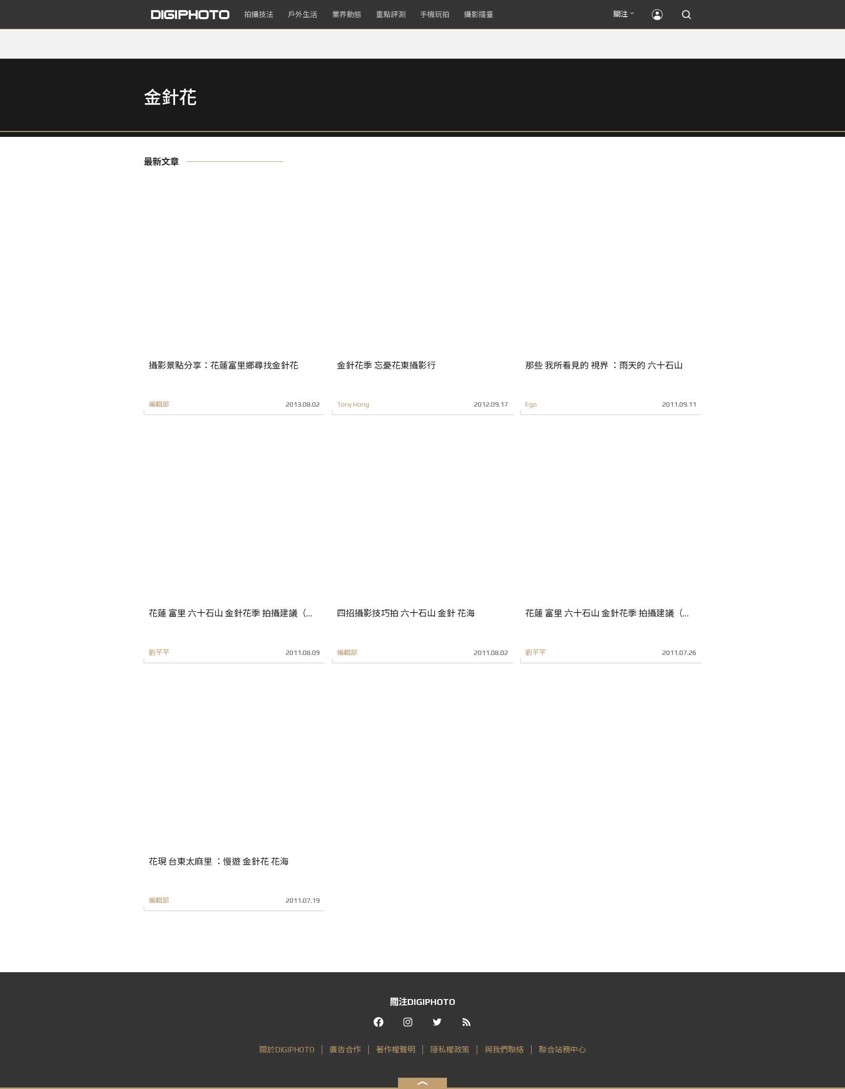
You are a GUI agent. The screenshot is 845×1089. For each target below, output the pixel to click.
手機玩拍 (434, 14)
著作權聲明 (395, 1049)
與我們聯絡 (504, 1049)
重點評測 (390, 14)
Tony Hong (353, 404)
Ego (531, 404)
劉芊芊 (159, 652)
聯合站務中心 (562, 1049)
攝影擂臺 (478, 14)
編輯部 (159, 404)
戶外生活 (302, 14)
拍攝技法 (258, 14)
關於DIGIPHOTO (286, 1049)
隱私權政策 (449, 1049)
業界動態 (346, 14)
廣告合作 (345, 1049)
